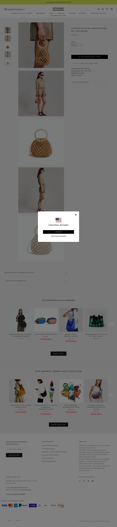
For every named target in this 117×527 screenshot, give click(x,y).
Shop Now (58, 232)
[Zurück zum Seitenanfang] (113, 393)
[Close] (76, 215)
